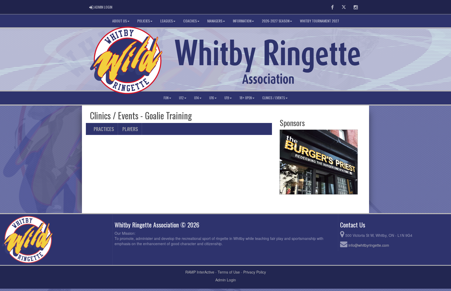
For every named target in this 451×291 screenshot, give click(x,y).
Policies (143, 20)
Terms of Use (229, 272)
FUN (166, 97)
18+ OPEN (246, 97)
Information (242, 20)
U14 (196, 97)
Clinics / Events (273, 97)
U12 (181, 97)
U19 (226, 97)
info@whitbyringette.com (368, 245)
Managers (214, 20)
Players (130, 128)
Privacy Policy (254, 272)
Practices (104, 128)
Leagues (166, 20)
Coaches (190, 20)
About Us (119, 20)
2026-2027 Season (275, 20)
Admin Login (225, 279)
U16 (211, 97)
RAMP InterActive (199, 272)
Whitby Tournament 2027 (319, 20)
